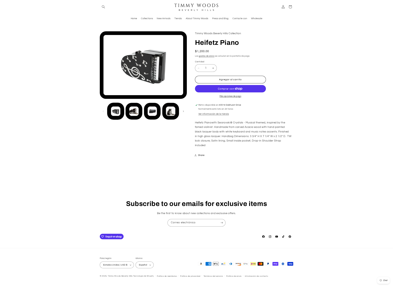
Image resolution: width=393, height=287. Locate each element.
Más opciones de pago (230, 96)
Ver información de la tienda (213, 114)
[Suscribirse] (221, 223)
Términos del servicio (213, 276)
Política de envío (234, 276)
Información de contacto (256, 276)
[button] (103, 6)
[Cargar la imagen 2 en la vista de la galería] (134, 111)
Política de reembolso (167, 276)
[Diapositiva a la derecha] (183, 111)
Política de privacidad (190, 276)
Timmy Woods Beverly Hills (120, 276)
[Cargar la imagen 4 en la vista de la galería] (170, 111)
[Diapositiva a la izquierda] (103, 111)
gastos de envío (206, 56)
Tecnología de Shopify (143, 276)
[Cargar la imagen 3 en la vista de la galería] (152, 111)
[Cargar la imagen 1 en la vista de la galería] (115, 111)
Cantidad (199, 62)
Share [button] (201, 155)
